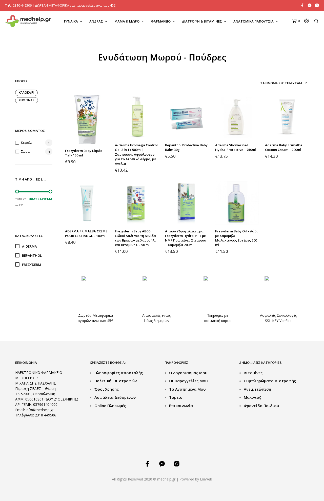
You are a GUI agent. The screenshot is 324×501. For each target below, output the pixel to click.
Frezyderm (31, 264)
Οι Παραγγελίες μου (188, 380)
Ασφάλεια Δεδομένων (115, 397)
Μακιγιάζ (252, 397)
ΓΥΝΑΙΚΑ (71, 21)
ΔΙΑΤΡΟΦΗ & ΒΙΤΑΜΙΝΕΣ (202, 21)
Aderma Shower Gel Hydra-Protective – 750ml (235, 147)
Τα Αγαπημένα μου (187, 389)
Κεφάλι (26, 142)
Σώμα (25, 151)
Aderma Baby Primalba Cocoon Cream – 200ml (283, 147)
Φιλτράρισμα (40, 199)
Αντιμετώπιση (257, 389)
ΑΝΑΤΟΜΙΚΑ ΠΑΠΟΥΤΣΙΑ (253, 21)
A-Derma (29, 246)
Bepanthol (32, 255)
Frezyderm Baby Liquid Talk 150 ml (84, 152)
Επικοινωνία (181, 405)
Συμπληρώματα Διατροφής (270, 380)
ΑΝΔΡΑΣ (96, 21)
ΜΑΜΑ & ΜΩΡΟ (126, 21)
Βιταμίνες (253, 372)
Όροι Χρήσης (106, 389)
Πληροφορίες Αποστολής (118, 372)
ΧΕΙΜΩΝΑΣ (26, 100)
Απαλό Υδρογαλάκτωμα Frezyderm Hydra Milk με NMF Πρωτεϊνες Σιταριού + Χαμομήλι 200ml (185, 238)
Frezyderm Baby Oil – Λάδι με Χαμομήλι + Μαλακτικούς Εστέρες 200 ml (236, 238)
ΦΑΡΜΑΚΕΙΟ (161, 21)
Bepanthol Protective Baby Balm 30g (186, 147)
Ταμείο (176, 397)
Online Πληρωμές (110, 405)
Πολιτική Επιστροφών (115, 380)
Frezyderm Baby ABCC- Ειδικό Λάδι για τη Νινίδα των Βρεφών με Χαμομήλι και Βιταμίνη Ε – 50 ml (135, 238)
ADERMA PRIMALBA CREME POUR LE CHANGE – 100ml (86, 233)
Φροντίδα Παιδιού (261, 405)
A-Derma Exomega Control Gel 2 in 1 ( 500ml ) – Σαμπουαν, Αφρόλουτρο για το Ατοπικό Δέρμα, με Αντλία (136, 154)
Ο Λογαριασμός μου (188, 372)
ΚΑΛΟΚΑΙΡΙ (26, 92)
